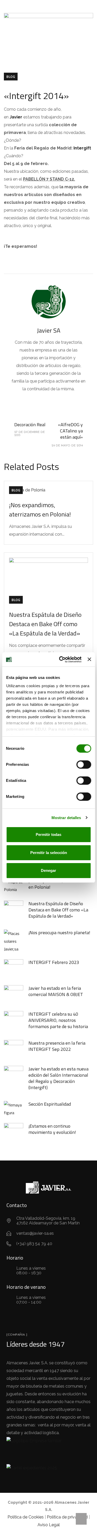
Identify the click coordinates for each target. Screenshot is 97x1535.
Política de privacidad (67, 1517)
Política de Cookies (26, 1517)
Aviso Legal (49, 1524)
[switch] (83, 764)
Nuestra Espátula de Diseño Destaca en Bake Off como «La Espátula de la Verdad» (45, 624)
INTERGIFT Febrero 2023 (53, 962)
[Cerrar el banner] (89, 659)
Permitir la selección (48, 852)
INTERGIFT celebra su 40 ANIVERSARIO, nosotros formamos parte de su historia (58, 1020)
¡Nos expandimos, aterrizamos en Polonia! (40, 509)
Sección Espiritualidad (49, 1103)
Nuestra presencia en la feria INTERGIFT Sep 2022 (56, 1046)
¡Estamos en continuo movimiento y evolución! (52, 1129)
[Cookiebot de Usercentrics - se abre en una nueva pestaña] (60, 659)
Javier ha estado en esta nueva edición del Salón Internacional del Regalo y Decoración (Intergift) (58, 1078)
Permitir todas (48, 834)
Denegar (48, 870)
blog (10, 76)
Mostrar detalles (66, 817)
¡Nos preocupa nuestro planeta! (59, 932)
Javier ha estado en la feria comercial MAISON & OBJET (55, 991)
